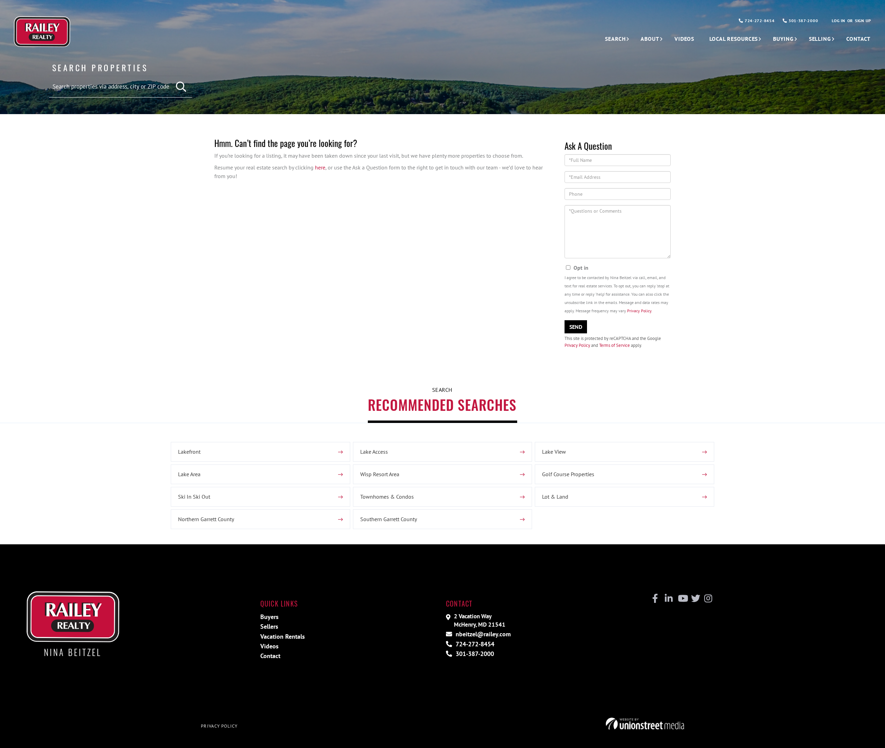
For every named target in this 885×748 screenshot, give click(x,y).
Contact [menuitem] (858, 38)
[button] (182, 87)
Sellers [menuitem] (269, 626)
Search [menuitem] (615, 38)
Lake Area (189, 474)
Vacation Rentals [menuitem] (282, 636)
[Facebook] (655, 598)
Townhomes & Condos (387, 496)
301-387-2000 (802, 20)
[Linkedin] (668, 598)
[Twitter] (694, 598)
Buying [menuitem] (783, 38)
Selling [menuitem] (820, 38)
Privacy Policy (639, 310)
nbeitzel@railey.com (482, 634)
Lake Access (374, 451)
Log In (838, 20)
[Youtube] (681, 598)
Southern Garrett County (388, 519)
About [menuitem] (650, 38)
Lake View (554, 451)
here (320, 167)
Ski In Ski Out (194, 496)
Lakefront (189, 451)
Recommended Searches (442, 404)
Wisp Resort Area (379, 474)
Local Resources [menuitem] (733, 38)
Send (575, 326)
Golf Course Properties (568, 474)
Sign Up (863, 20)
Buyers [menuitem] (269, 617)
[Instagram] (707, 598)
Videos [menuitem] (684, 38)
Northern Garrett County (206, 519)
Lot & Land (555, 496)
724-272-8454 (758, 20)
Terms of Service (614, 345)
